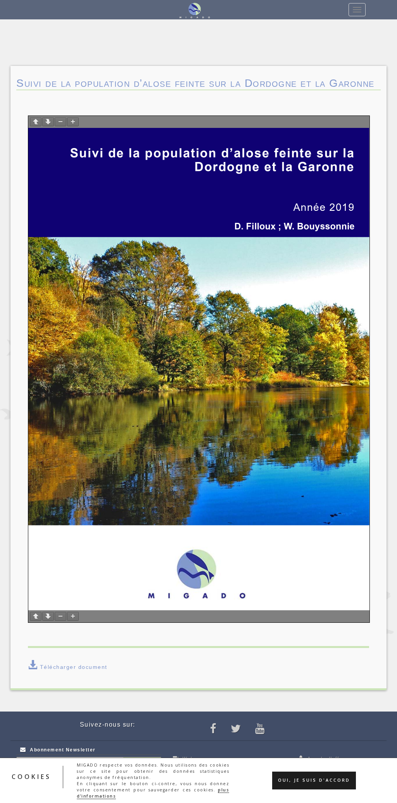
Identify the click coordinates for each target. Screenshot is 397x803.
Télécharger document (73, 667)
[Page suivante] (48, 121)
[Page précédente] (35, 121)
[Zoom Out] (60, 121)
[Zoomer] (73, 121)
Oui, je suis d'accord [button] (314, 780)
